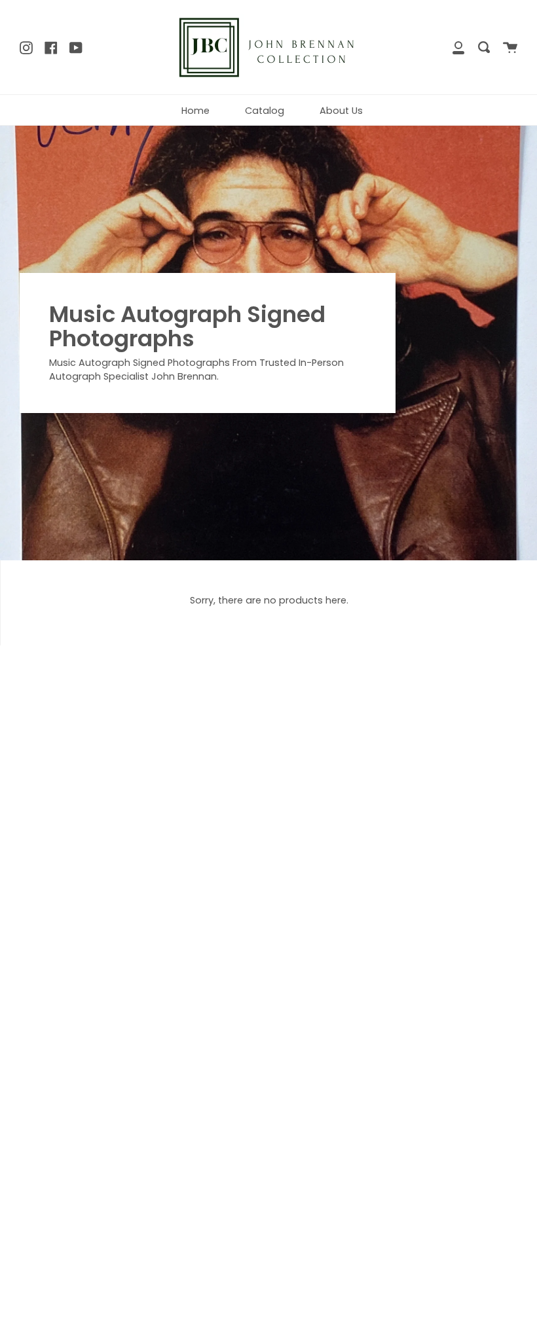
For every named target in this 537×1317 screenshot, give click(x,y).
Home (195, 110)
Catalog (264, 110)
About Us (341, 110)
